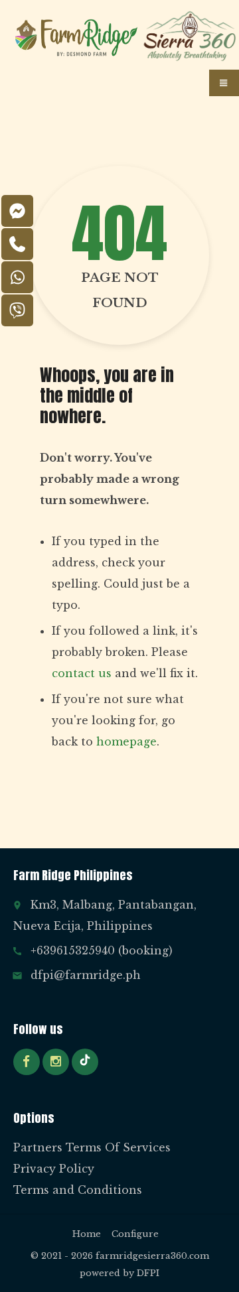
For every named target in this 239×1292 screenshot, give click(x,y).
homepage (126, 741)
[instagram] (55, 1062)
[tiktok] (85, 1062)
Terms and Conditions (77, 1189)
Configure (135, 1234)
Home (86, 1234)
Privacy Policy (53, 1168)
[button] (224, 83)
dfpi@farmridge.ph (86, 975)
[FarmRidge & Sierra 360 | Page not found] (76, 37)
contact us (82, 673)
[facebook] (26, 1062)
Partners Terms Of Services (92, 1147)
